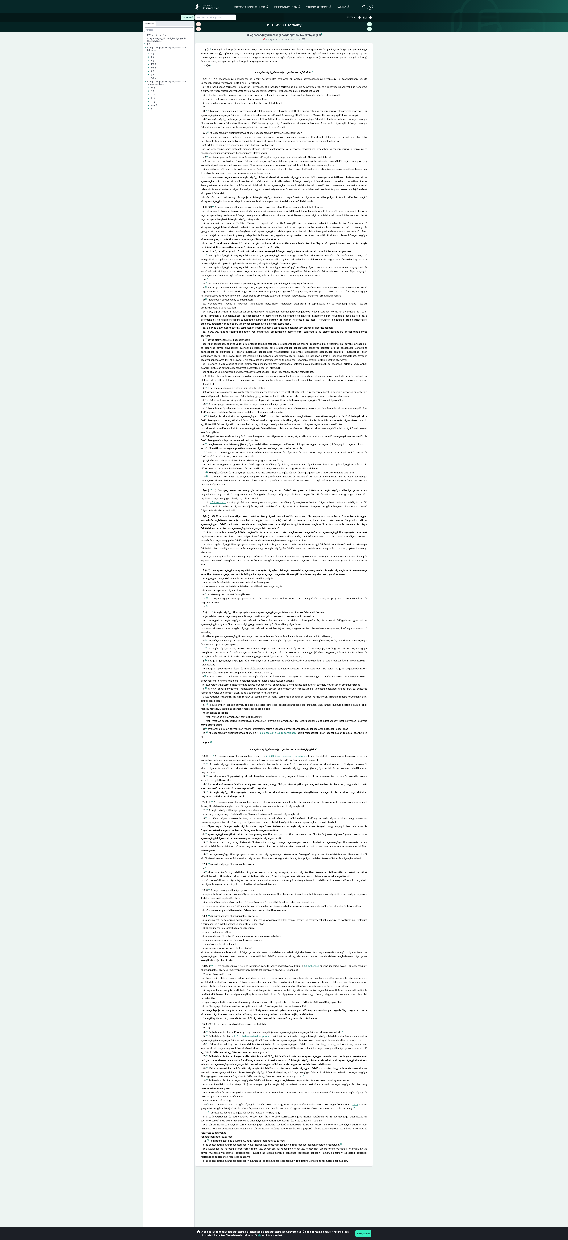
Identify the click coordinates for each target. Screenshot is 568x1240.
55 (206, 817)
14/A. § (154, 105)
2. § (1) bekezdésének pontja (252, 1036)
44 (206, 728)
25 (206, 415)
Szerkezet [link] (149, 23)
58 (207, 854)
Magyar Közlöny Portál (285, 6)
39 (205, 648)
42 (206, 688)
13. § (153, 98)
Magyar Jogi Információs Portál (249, 6)
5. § (152, 71)
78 (207, 1112)
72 (207, 1055)
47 (317, 749)
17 (207, 267)
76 (208, 1104)
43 (206, 704)
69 (207, 1035)
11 (205, 136)
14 (213, 206)
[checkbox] (170, 35)
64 (211, 965)
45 (207, 732)
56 (206, 833)
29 (207, 476)
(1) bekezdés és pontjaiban (276, 732)
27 (205, 452)
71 (269, 1051)
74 (303, 1075)
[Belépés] (370, 7)
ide (259, 1235)
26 (206, 444)
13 (208, 206)
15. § (153, 108)
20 (206, 287)
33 (206, 594)
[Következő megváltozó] (369, 29)
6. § (152, 74)
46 (210, 742)
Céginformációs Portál (317, 6)
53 (212, 801)
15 (205, 210)
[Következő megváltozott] (198, 29)
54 (207, 809)
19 (207, 283)
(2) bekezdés (311, 965)
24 (207, 403)
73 (207, 1067)
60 (206, 867)
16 (207, 254)
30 (210, 490)
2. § (152, 53)
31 (210, 515)
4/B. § (153, 67)
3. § (152, 57)
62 (209, 889)
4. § (152, 60)
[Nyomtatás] (370, 17)
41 (205, 676)
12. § (153, 94)
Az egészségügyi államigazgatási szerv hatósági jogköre (166, 82)
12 (207, 156)
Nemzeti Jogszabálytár (210, 6)
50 (207, 775)
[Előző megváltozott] (198, 24)
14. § (153, 101)
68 (342, 1031)
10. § (153, 87)
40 (206, 660)
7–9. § (153, 78)
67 (207, 1031)
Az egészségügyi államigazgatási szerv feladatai (166, 48)
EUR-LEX (342, 6)
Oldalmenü (187, 17)
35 (207, 606)
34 (207, 598)
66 (211, 1027)
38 (206, 640)
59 (209, 863)
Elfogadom (363, 1233)
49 (207, 763)
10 (208, 132)
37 (206, 619)
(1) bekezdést (218, 502)
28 (207, 472)
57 (207, 841)
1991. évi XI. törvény (156, 35)
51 (207, 783)
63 (209, 915)
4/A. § (153, 64)
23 (206, 387)
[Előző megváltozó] (369, 24)
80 (341, 1144)
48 (213, 755)
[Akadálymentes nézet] (359, 17)
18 (207, 279)
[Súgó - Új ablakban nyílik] (364, 7)
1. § (148, 44)
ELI (365, 17)
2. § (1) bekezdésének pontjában (286, 756)
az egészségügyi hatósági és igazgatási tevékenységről (166, 39)
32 (211, 569)
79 (208, 1140)
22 (206, 339)
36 (211, 611)
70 (207, 1043)
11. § (152, 91)
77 (353, 1108)
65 (212, 1023)
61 (206, 871)
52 (207, 792)
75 (207, 1080)
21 (206, 299)
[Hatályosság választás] (303, 39)
